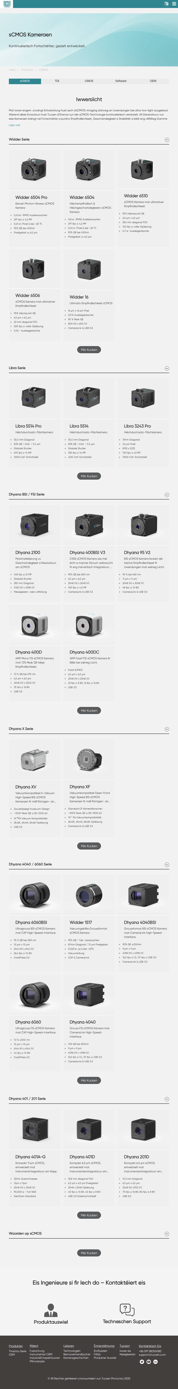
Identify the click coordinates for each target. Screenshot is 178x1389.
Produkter (27, 70)
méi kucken (89, 349)
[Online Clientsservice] (172, 1320)
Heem (12, 70)
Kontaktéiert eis (150, 1346)
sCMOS (43, 70)
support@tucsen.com (152, 1354)
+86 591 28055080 (150, 1351)
